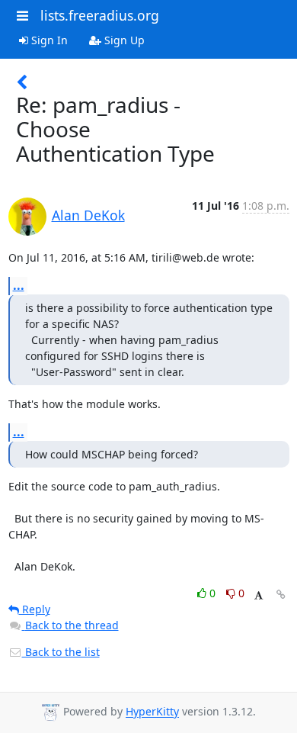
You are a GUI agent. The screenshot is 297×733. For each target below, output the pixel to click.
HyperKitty (152, 712)
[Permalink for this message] (281, 594)
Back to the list (61, 652)
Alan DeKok (88, 215)
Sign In (48, 40)
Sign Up (123, 40)
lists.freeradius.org (99, 15)
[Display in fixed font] (258, 595)
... (18, 285)
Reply (34, 609)
